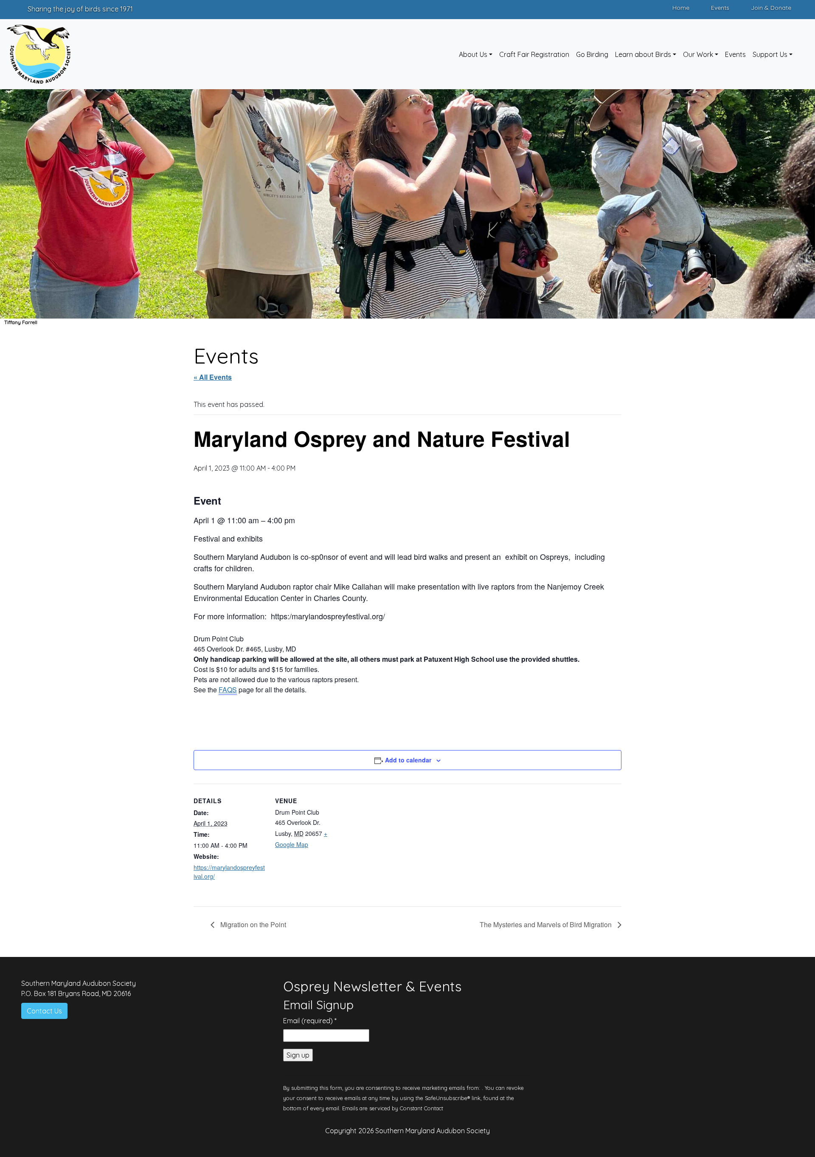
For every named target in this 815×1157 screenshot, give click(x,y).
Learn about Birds (643, 54)
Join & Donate (771, 7)
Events (720, 7)
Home (680, 7)
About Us (473, 54)
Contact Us (44, 1011)
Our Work (698, 54)
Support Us (770, 54)
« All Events (213, 377)
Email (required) (310, 1020)
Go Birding (592, 54)
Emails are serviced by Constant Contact (392, 1108)
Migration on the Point (252, 924)
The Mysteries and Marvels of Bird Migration (546, 924)
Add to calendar (408, 760)
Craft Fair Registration (534, 54)
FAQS (228, 689)
